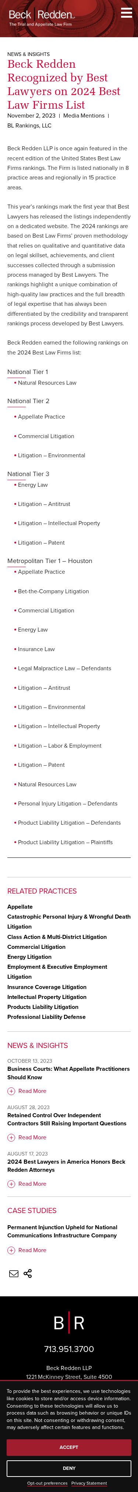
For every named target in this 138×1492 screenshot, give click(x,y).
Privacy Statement (89, 1483)
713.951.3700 (69, 1349)
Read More (32, 1091)
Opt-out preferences (47, 1483)
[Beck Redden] (42, 17)
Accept (69, 1447)
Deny (69, 1468)
